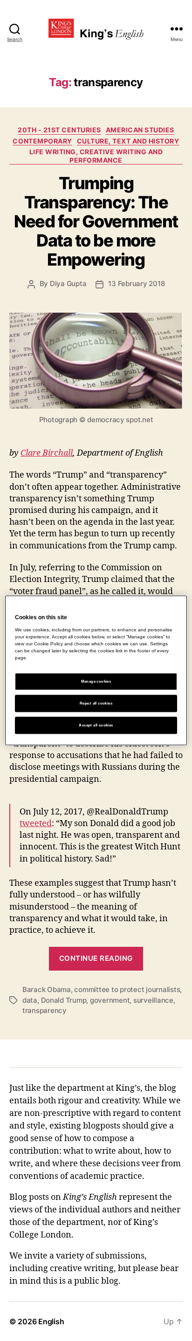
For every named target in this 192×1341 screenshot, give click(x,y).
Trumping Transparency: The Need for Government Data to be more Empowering (96, 221)
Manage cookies (96, 681)
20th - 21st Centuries (59, 130)
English (51, 1321)
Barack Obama (46, 989)
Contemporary (42, 141)
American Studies (140, 130)
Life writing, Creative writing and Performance (96, 156)
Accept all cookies (96, 725)
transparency (44, 1010)
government (110, 1000)
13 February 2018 (136, 283)
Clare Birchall (47, 453)
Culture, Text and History (128, 141)
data (29, 1000)
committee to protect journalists (127, 989)
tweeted (36, 823)
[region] (96, 670)
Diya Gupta (68, 283)
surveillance (153, 1000)
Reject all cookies (96, 703)
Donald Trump (64, 1000)
